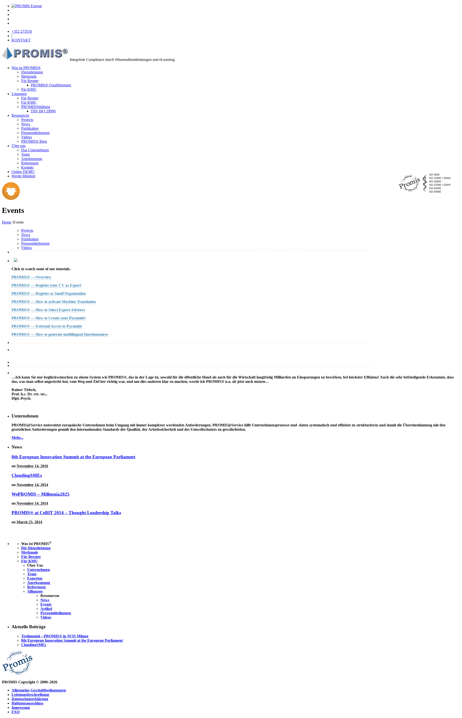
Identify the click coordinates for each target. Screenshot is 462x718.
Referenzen (29, 163)
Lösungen (19, 94)
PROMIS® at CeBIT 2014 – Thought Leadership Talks (66, 512)
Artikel (46, 609)
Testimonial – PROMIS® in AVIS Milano (54, 636)
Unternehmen (38, 570)
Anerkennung (31, 159)
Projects (27, 120)
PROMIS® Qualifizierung (51, 85)
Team (25, 154)
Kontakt (27, 167)
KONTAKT (21, 40)
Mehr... (17, 438)
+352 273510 (22, 31)
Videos (26, 137)
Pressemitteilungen (35, 133)
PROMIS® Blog (34, 141)
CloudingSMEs (27, 475)
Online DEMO (23, 172)
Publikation (29, 128)
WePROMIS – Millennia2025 (41, 494)
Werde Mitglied (23, 176)
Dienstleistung (32, 72)
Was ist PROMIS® (26, 68)
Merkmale (29, 76)
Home (6, 222)
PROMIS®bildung (35, 107)
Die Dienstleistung (36, 548)
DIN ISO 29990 (43, 111)
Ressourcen (20, 115)
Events (45, 604)
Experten (34, 578)
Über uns (19, 146)
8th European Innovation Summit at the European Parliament (73, 456)
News (25, 124)
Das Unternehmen (35, 150)
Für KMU (29, 89)
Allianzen (35, 591)
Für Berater (29, 81)
